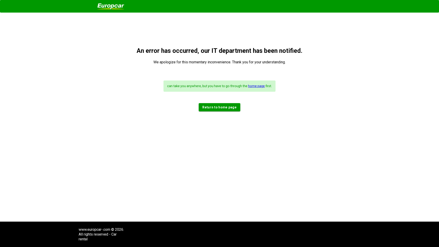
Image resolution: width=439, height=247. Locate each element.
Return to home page (219, 107)
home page (256, 86)
